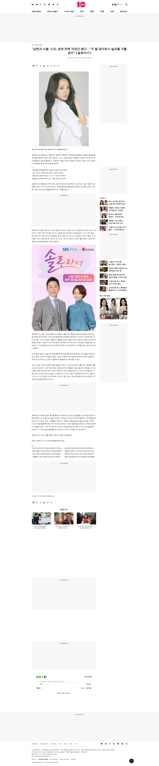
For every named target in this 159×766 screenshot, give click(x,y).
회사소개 (34, 759)
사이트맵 (72, 759)
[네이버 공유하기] (44, 66)
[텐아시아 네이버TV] (37, 4)
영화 (92, 11)
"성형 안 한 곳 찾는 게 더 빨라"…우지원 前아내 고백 (117, 229)
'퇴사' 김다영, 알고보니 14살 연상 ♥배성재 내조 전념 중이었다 (117, 203)
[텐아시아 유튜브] (32, 4)
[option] (113, 306)
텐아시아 (41, 762)
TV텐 (102, 11)
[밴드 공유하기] (48, 66)
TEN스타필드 (52, 11)
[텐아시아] (81, 4)
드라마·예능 (69, 11)
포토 (112, 11)
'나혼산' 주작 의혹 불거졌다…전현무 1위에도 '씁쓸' (118, 264)
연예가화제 (36, 11)
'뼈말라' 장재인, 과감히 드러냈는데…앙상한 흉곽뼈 (117, 210)
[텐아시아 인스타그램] (49, 4)
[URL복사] (51, 66)
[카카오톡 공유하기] (33, 66)
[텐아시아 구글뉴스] (57, 4)
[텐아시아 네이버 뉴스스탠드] (53, 4)
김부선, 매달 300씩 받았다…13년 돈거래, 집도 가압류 (116, 216)
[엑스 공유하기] (41, 66)
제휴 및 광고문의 (64, 759)
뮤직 (82, 11)
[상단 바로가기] (131, 761)
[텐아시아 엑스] (45, 4)
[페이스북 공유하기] (37, 66)
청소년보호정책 (54, 759)
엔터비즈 (123, 11)
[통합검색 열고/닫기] (126, 5)
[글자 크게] (55, 66)
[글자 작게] (58, 66)
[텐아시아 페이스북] (40, 4)
